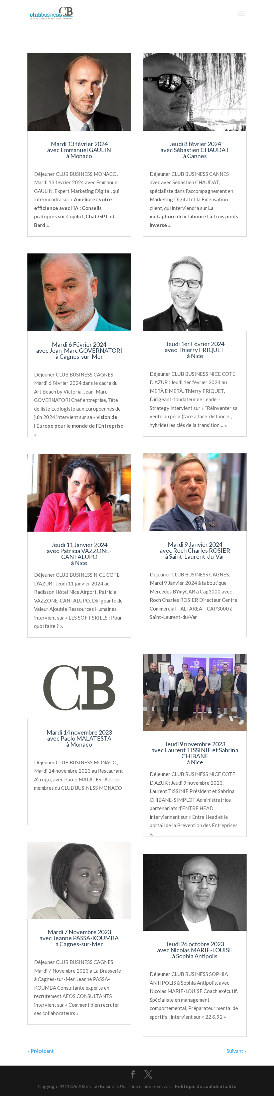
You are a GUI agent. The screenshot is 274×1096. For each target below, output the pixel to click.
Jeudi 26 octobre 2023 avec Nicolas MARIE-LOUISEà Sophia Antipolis (195, 950)
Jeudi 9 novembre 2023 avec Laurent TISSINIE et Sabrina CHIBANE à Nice (194, 753)
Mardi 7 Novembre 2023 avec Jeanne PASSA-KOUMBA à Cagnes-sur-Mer (79, 938)
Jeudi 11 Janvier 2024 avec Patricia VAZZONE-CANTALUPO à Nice (79, 553)
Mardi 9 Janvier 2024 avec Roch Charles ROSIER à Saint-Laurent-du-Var (195, 550)
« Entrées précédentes (52, 1051)
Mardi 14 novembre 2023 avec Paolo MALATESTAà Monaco (79, 738)
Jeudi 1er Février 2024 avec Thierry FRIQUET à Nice (195, 349)
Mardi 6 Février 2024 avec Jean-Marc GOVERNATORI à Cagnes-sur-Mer (79, 350)
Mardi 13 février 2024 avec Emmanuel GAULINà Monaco (79, 149)
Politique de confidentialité (205, 1086)
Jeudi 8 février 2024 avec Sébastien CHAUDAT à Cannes (194, 149)
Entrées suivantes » (225, 1051)
